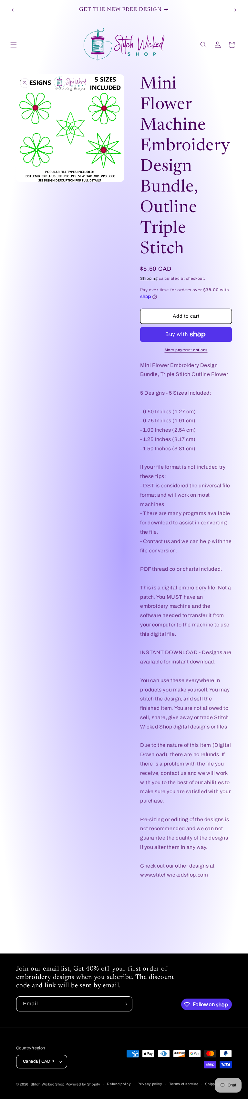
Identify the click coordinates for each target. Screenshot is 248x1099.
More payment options (186, 350)
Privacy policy (150, 1084)
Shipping (149, 278)
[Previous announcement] (12, 10)
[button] (13, 45)
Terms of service (184, 1084)
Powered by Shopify (83, 1084)
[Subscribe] (125, 1003)
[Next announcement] (235, 10)
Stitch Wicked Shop (48, 1084)
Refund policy (119, 1084)
